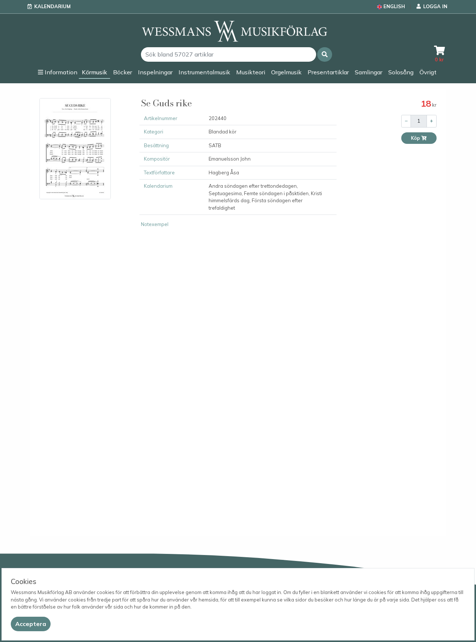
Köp (416, 138)
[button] (324, 54)
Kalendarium (52, 6)
